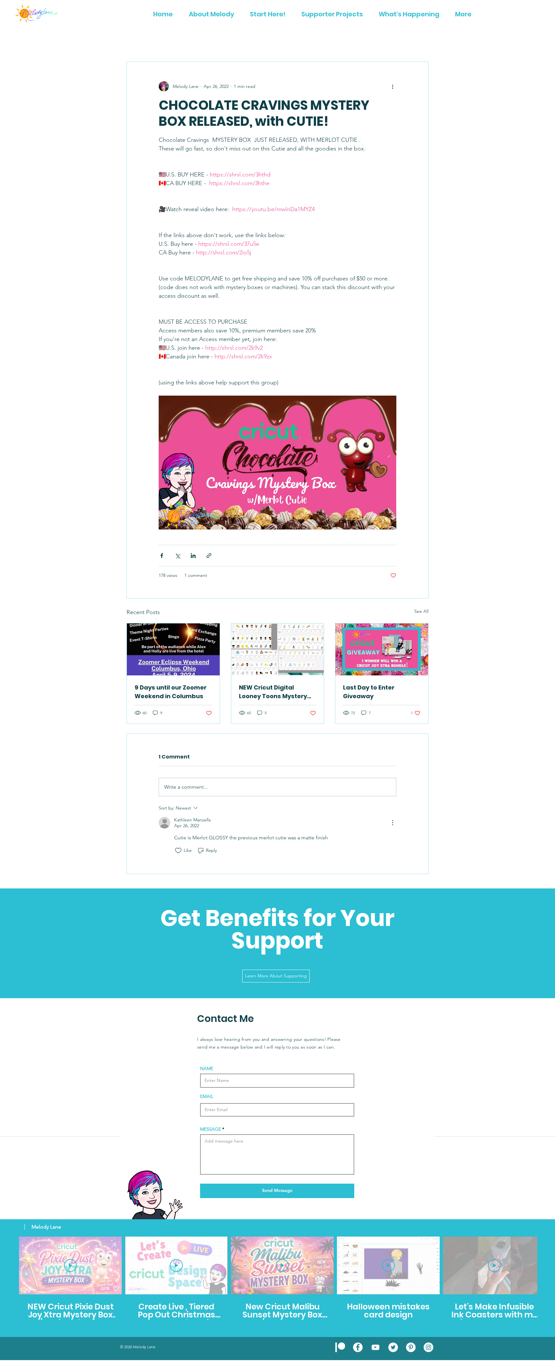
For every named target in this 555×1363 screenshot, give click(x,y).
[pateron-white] (340, 1347)
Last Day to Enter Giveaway (368, 691)
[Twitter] (393, 1347)
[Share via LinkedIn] (193, 556)
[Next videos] (546, 1264)
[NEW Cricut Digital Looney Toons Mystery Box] (277, 649)
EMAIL (206, 1096)
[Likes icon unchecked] (178, 850)
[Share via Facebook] (162, 556)
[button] (42, 1227)
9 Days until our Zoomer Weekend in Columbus (171, 691)
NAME (206, 1068)
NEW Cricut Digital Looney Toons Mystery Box (273, 691)
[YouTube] (375, 1347)
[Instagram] (428, 1347)
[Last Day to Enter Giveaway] (381, 649)
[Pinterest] (411, 1347)
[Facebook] (358, 1347)
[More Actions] (392, 823)
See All (421, 611)
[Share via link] (209, 556)
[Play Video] (70, 1265)
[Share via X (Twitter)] (177, 556)
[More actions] (392, 86)
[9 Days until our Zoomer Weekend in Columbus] (173, 649)
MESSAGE (210, 1129)
